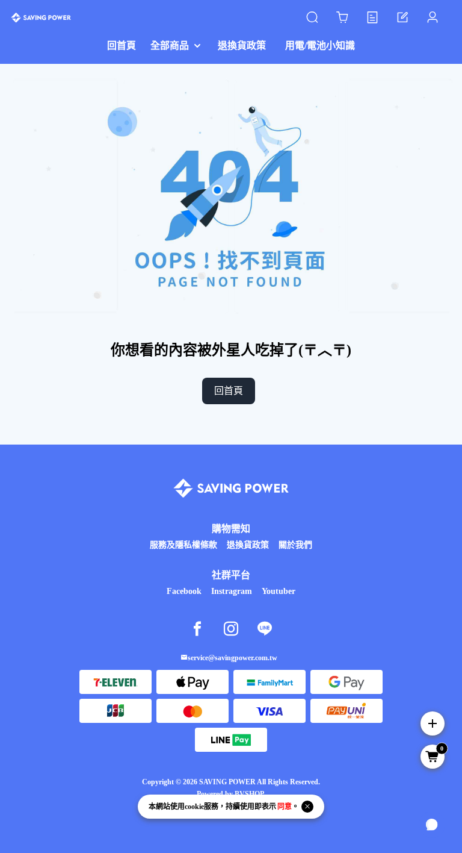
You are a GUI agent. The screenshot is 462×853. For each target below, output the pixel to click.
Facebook (184, 591)
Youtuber (278, 591)
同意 (284, 806)
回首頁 (228, 391)
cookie (194, 806)
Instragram (231, 591)
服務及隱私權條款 (183, 544)
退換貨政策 (248, 544)
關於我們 (295, 544)
